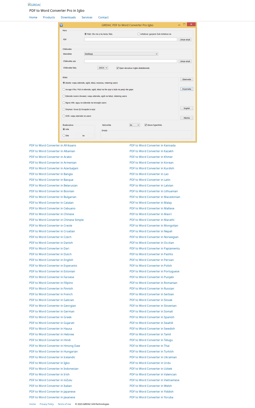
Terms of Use (64, 404)
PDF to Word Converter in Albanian (52, 151)
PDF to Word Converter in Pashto (151, 254)
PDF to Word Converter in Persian (152, 260)
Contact (103, 17)
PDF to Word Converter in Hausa (50, 328)
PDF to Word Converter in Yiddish (151, 391)
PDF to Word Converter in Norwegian (154, 237)
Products (49, 17)
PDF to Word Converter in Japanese (52, 391)
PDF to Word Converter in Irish (49, 374)
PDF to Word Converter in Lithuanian (154, 191)
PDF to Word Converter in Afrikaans (52, 145)
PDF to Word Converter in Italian (50, 386)
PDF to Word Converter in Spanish (152, 317)
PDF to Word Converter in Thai (149, 346)
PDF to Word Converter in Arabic (50, 157)
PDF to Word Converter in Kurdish (152, 168)
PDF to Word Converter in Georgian (52, 306)
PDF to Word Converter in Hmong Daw (54, 346)
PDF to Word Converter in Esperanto (53, 265)
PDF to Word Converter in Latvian (151, 185)
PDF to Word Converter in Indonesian (53, 369)
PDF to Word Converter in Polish (151, 265)
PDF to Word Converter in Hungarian (53, 351)
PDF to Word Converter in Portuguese (154, 271)
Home (33, 17)
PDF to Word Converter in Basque (51, 180)
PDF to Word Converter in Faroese (51, 277)
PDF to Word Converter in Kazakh (151, 151)
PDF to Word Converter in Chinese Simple (56, 220)
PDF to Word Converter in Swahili (151, 323)
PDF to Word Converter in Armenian (52, 162)
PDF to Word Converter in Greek (50, 317)
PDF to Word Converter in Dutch (50, 254)
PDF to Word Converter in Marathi (152, 220)
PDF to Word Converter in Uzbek (151, 369)
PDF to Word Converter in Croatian (52, 231)
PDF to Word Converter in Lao (149, 174)
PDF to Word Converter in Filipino (51, 283)
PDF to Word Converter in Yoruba (151, 397)
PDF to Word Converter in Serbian (152, 294)
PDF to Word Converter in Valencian (153, 374)
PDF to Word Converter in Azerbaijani (53, 168)
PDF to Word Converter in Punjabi (152, 277)
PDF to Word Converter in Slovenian (153, 306)
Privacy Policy (47, 404)
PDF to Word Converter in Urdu (150, 363)
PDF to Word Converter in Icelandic (52, 357)
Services (87, 17)
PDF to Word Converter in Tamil (150, 334)
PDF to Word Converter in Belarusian (53, 185)
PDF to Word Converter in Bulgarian (52, 197)
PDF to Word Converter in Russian (152, 288)
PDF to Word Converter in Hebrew (51, 334)
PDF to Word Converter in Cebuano (52, 208)
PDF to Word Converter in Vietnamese (154, 380)
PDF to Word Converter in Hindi (50, 340)
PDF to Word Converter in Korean (151, 162)
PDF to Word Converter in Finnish (51, 288)
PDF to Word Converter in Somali (151, 311)
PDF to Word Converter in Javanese (52, 397)
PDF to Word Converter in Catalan (51, 203)
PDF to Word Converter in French (51, 294)
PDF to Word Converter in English (51, 260)
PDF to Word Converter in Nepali (151, 231)
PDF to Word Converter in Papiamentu (155, 248)
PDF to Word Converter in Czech (50, 237)
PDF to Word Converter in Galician (51, 300)
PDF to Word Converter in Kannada (153, 145)
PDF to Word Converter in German (51, 311)
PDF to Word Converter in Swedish (152, 328)
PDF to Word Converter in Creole (50, 225)
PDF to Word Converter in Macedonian (155, 197)
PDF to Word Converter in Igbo (49, 363)
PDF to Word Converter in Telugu (151, 340)
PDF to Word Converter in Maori (151, 214)
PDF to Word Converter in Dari (49, 248)
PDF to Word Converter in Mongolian (154, 225)
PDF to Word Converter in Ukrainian (153, 357)
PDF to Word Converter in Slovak (151, 300)
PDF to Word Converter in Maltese (152, 208)
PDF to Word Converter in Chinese (51, 214)
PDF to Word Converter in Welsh (151, 386)
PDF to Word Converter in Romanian (153, 283)
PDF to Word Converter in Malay (151, 203)
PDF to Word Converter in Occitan (152, 243)
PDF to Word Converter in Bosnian (51, 191)
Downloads (68, 17)
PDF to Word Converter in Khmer (151, 157)
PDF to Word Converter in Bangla (51, 174)
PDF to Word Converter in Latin (150, 180)
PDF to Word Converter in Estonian (52, 271)
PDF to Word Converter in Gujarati (51, 323)
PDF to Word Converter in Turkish (152, 351)
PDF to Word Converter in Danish (51, 243)
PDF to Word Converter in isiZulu (50, 380)
